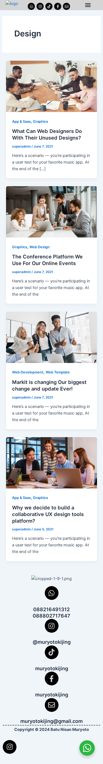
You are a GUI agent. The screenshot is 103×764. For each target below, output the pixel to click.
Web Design (39, 247)
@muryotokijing (52, 642)
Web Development (27, 372)
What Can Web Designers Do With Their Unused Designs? (47, 134)
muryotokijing (51, 668)
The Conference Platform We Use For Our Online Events (47, 259)
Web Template (58, 372)
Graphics (40, 121)
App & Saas (21, 121)
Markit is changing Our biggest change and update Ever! (49, 385)
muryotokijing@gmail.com (51, 721)
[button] (87, 5)
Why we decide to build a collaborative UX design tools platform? (48, 513)
